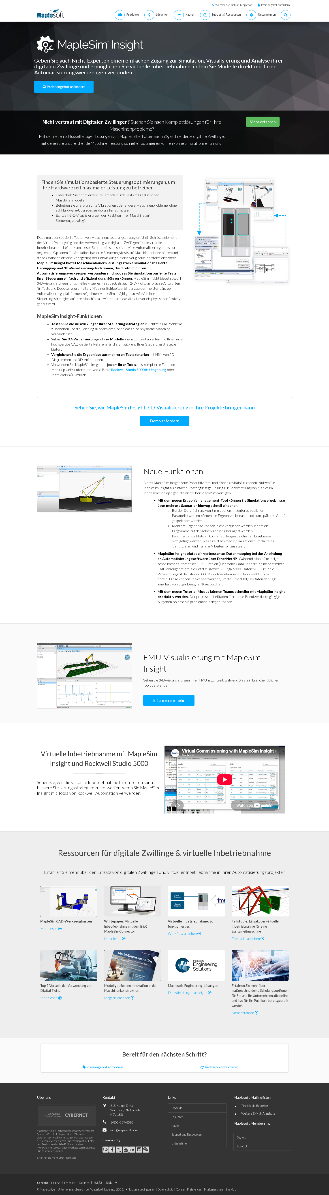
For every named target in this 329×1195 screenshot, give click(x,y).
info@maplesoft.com (124, 1130)
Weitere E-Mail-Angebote (258, 1113)
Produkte (176, 1108)
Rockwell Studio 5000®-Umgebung (138, 369)
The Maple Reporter (254, 1105)
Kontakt (109, 1097)
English (55, 1183)
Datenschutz (165, 1189)
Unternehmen (179, 1143)
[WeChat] (146, 1150)
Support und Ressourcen (186, 1134)
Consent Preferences (189, 1189)
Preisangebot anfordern (275, 5)
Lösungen (177, 1117)
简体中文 (112, 1183)
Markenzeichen (213, 1189)
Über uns (44, 1097)
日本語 (97, 1183)
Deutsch (84, 1183)
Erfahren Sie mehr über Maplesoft (56, 1157)
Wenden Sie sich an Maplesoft (233, 5)
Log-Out (242, 1146)
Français (69, 1183)
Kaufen (175, 1125)
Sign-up (241, 1137)
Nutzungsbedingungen (141, 1189)
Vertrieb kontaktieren (221, 1067)
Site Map (230, 1189)
